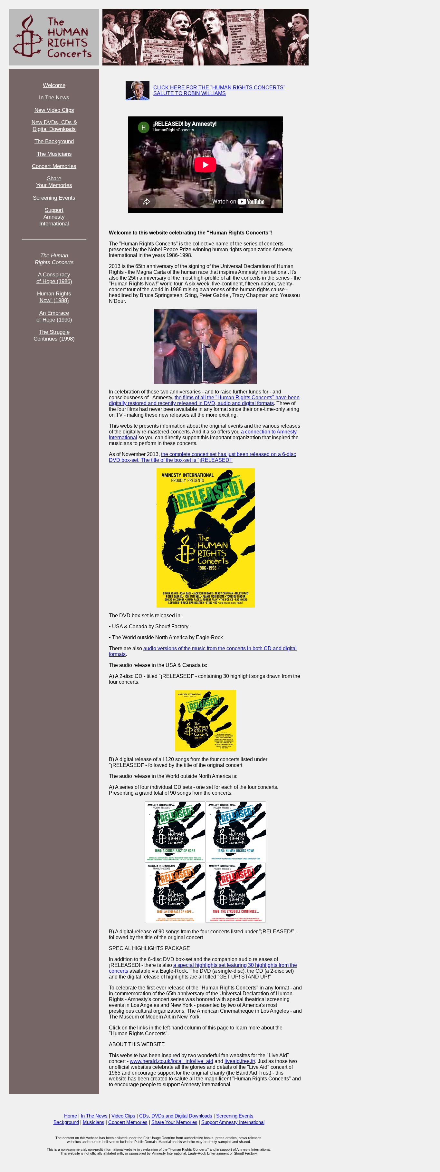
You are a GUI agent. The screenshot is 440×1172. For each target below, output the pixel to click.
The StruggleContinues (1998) (54, 335)
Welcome (54, 85)
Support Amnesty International (232, 1122)
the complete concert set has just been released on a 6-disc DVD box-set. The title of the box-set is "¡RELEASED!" (202, 457)
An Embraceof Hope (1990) (54, 316)
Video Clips (123, 1115)
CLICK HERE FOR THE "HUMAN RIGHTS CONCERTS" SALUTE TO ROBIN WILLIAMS (219, 90)
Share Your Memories (174, 1122)
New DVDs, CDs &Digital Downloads (54, 125)
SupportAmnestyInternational (54, 217)
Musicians (93, 1122)
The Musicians (54, 154)
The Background (54, 141)
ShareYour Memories (54, 181)
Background (66, 1122)
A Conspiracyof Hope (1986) (54, 277)
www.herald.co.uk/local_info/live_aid (171, 1061)
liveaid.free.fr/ (240, 1061)
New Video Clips (54, 110)
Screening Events (54, 197)
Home (70, 1115)
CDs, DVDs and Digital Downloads (175, 1115)
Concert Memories (54, 166)
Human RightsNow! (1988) (54, 296)
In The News (54, 97)
